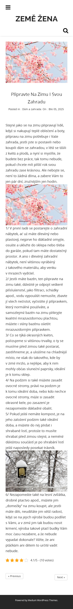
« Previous (14, 576)
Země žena (37, 18)
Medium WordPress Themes (42, 600)
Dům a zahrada (31, 109)
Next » (61, 577)
